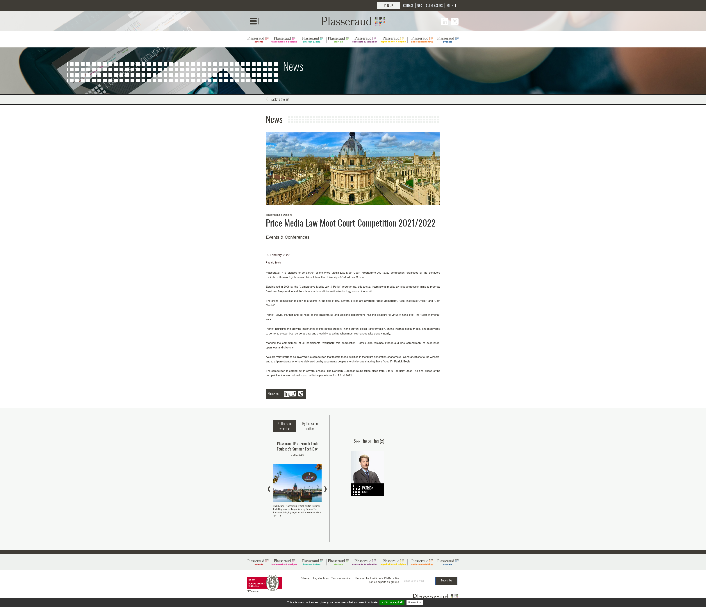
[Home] (353, 21)
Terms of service (340, 578)
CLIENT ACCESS (434, 5)
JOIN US (388, 5)
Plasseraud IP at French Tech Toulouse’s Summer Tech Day (297, 446)
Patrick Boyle (273, 262)
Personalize (414, 602)
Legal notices (321, 578)
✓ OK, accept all (392, 602)
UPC (419, 5)
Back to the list (279, 99)
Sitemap (305, 578)
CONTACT (408, 5)
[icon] (444, 21)
